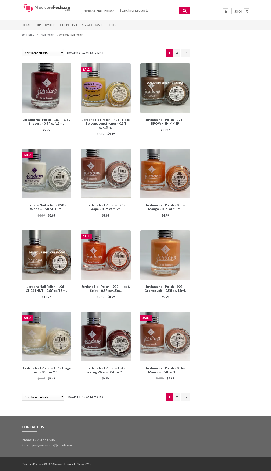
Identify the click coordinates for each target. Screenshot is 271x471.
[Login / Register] (225, 11)
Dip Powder (45, 25)
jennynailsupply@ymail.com (52, 445)
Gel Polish (68, 25)
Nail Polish (47, 34)
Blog (112, 25)
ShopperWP (83, 463)
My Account (92, 25)
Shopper (57, 463)
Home (26, 25)
